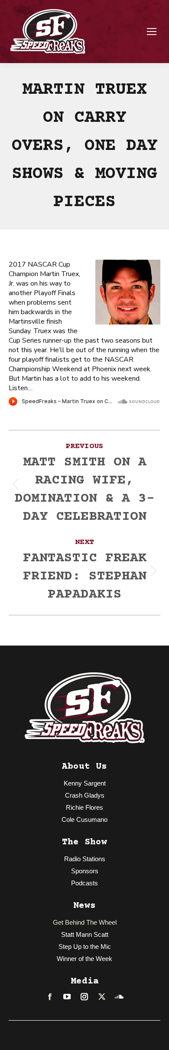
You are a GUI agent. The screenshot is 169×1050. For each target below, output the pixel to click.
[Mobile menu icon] (151, 31)
